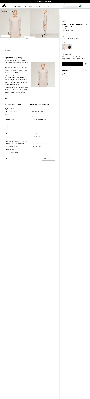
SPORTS (49, 6)
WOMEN (20, 6)
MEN (15, 6)
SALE (43, 6)
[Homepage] (4, 6)
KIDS (26, 6)
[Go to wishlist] (83, 6)
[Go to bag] (86, 6)
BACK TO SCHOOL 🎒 (34, 6)
